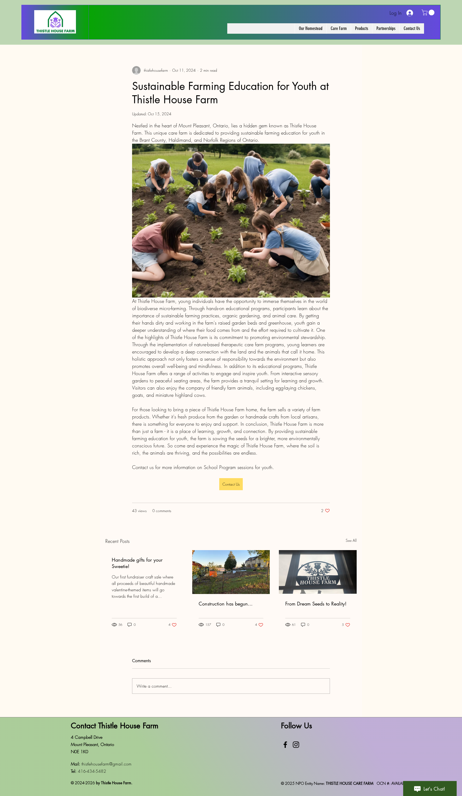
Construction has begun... (226, 603)
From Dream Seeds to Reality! (315, 603)
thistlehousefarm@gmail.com (107, 764)
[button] (429, 13)
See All (351, 540)
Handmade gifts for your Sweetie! (137, 563)
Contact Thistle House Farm (115, 725)
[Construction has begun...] (231, 572)
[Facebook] (285, 744)
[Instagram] (296, 744)
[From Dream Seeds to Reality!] (318, 572)
